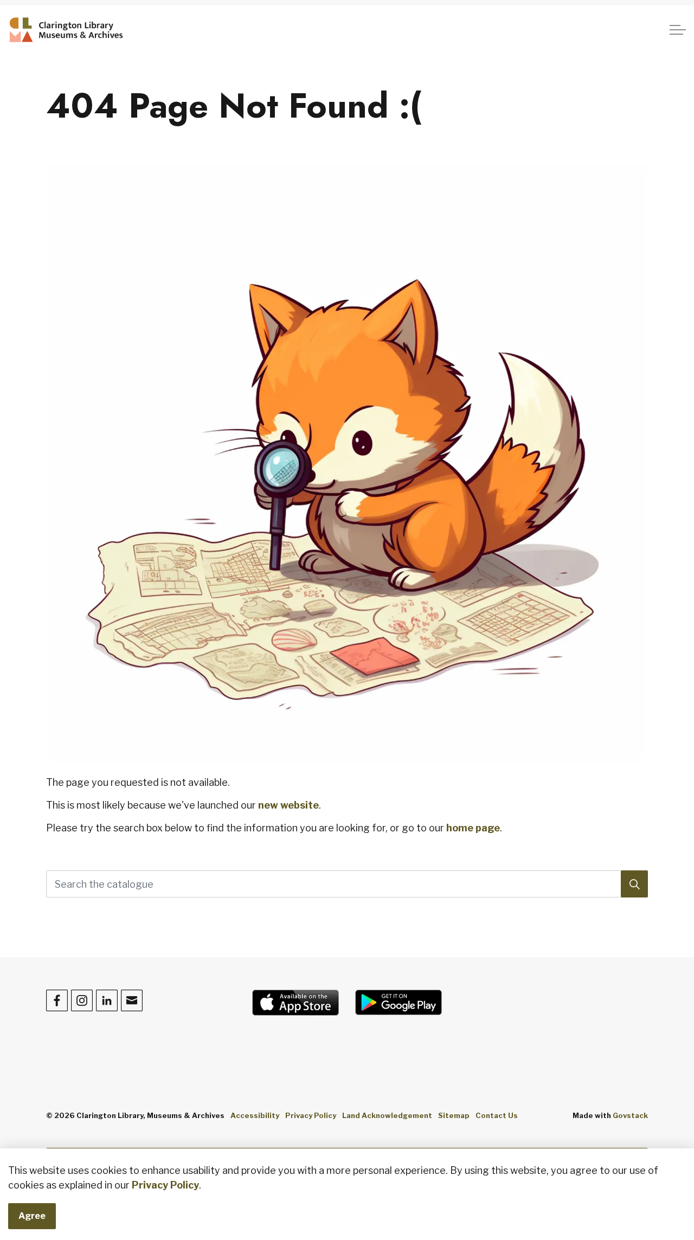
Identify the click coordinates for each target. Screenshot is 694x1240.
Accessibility (254, 1115)
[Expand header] (677, 29)
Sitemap (454, 1115)
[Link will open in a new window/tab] (295, 1002)
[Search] (634, 883)
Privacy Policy (165, 1185)
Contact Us (496, 1115)
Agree (32, 1216)
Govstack (630, 1115)
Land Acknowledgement (387, 1115)
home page (473, 828)
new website (288, 805)
